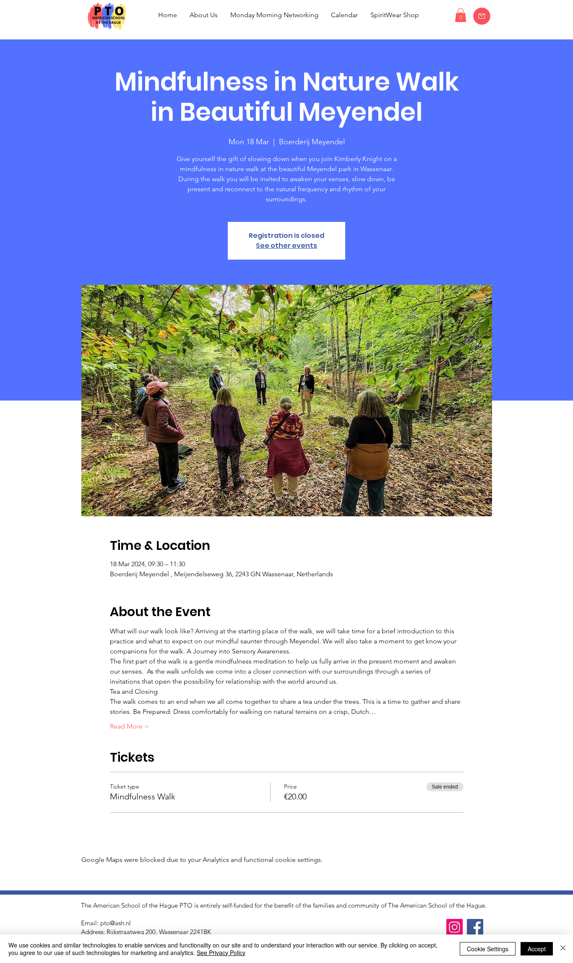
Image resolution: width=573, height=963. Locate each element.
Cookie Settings (487, 949)
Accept (537, 949)
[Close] (563, 948)
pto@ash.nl (115, 923)
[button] (460, 15)
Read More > (129, 726)
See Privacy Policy (221, 952)
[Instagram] (454, 927)
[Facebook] (475, 927)
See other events (286, 245)
